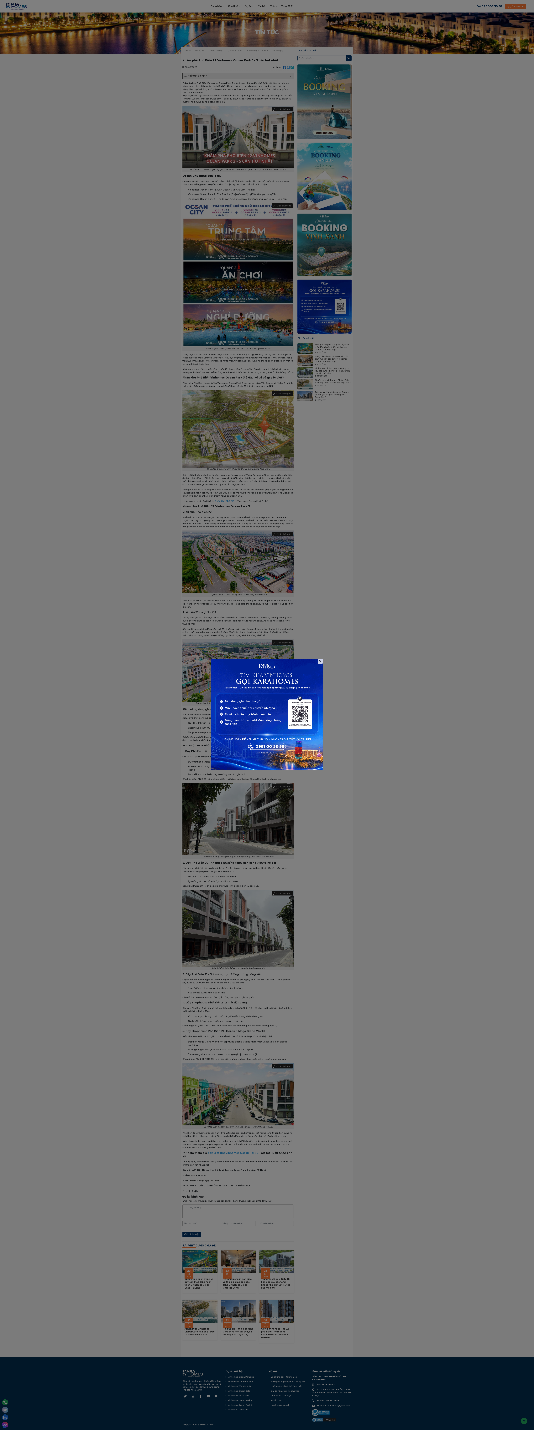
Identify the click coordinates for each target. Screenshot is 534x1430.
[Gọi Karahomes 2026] (267, 714)
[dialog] (267, 715)
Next (327, 715)
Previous (207, 715)
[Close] (320, 661)
